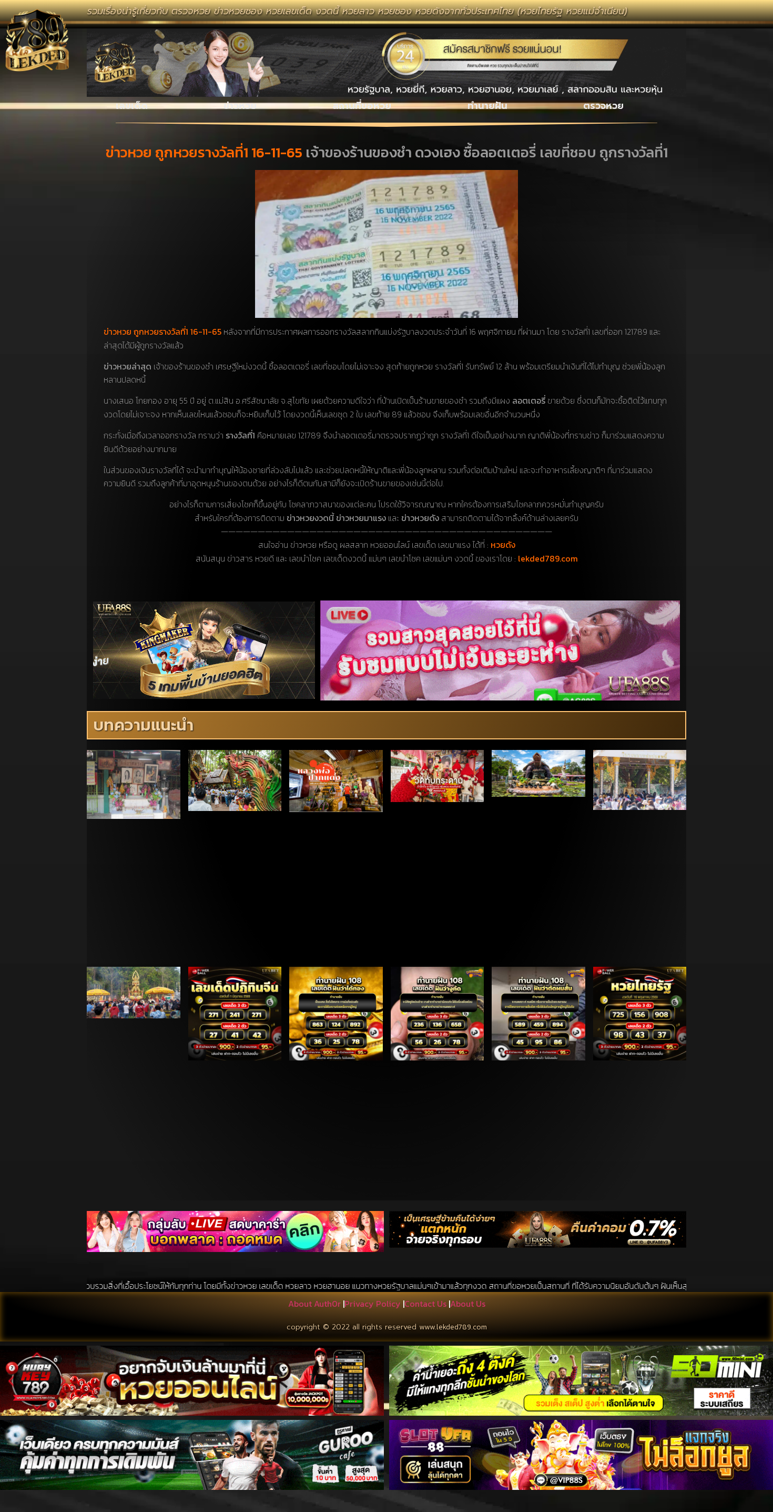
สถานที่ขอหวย (361, 105)
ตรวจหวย (603, 105)
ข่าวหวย (240, 105)
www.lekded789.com (453, 1327)
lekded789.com (548, 558)
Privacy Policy (372, 1303)
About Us (467, 1303)
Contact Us (425, 1303)
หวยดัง (503, 544)
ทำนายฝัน (487, 105)
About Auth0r (314, 1303)
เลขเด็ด (132, 105)
